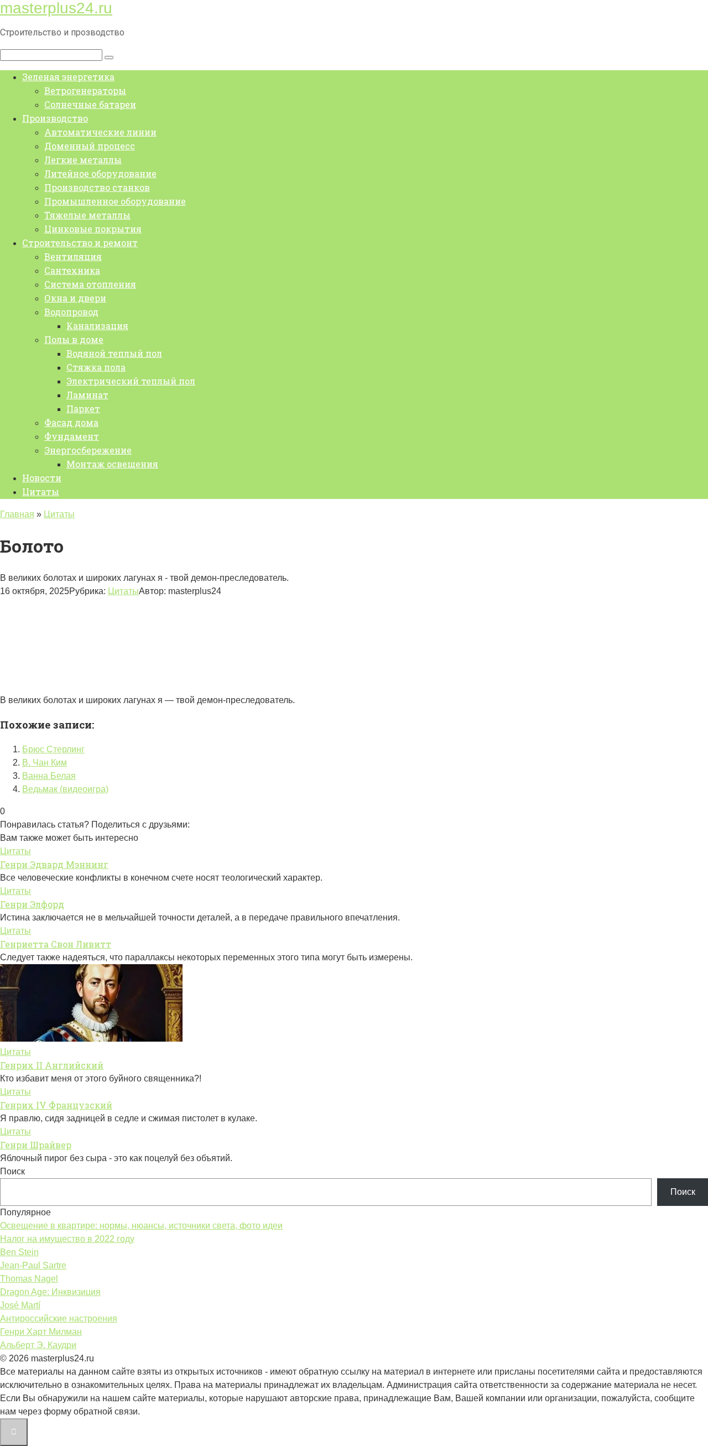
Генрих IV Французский (56, 1105)
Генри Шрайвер (35, 1145)
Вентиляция (73, 256)
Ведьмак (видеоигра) (65, 789)
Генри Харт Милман (41, 1331)
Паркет (83, 408)
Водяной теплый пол (114, 353)
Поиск (12, 1171)
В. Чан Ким (44, 762)
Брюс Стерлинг (53, 749)
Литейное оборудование (100, 173)
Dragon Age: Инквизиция (50, 1292)
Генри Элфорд (32, 904)
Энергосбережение (88, 450)
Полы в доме (73, 339)
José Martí (20, 1305)
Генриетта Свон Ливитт (55, 944)
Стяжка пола (96, 367)
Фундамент (71, 436)
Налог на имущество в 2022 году (67, 1239)
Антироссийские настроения (58, 1318)
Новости (41, 477)
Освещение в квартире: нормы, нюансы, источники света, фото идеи (141, 1225)
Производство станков (97, 187)
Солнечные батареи (90, 104)
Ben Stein (19, 1252)
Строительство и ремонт (80, 242)
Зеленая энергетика (68, 76)
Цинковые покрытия (93, 229)
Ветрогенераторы (85, 90)
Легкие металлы (83, 159)
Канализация (97, 325)
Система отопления (90, 284)
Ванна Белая (49, 776)
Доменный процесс (89, 146)
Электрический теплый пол (130, 381)
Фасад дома (71, 422)
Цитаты (40, 491)
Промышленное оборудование (115, 201)
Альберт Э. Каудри (38, 1345)
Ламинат (87, 394)
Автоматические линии (100, 132)
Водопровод (71, 312)
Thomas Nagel (29, 1278)
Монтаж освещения (112, 464)
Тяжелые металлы (87, 215)
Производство (55, 118)
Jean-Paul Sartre (33, 1265)
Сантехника (72, 270)
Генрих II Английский (51, 1065)
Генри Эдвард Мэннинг (54, 864)
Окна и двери (75, 298)
